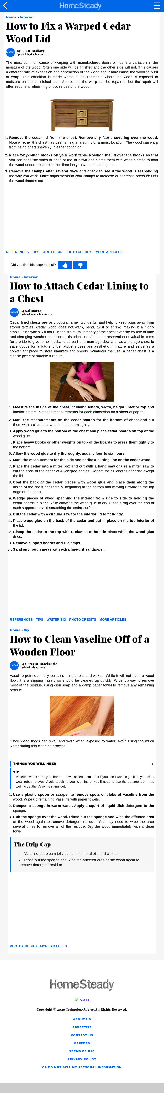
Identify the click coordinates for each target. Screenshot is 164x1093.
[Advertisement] (42, 218)
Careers (82, 1043)
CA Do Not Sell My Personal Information (82, 1067)
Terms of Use (82, 1051)
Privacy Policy (82, 1059)
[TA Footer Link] (82, 999)
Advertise (82, 1027)
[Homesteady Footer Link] (82, 985)
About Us (82, 1019)
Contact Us (82, 1035)
